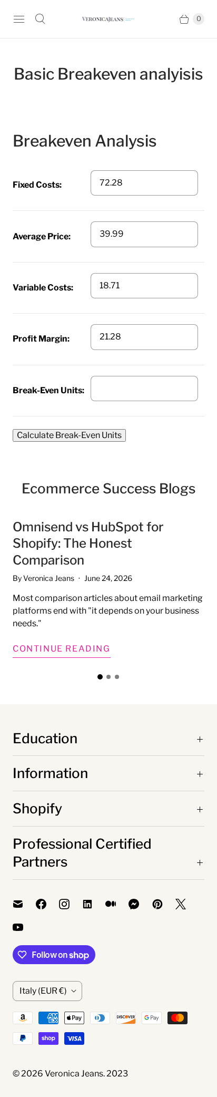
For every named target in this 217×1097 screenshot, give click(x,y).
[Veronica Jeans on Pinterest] (163, 904)
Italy (43, 991)
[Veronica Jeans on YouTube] (24, 927)
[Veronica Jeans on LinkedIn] (93, 904)
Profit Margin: (41, 339)
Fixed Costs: (37, 185)
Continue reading (62, 649)
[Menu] (18, 19)
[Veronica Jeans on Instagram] (70, 904)
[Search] (40, 19)
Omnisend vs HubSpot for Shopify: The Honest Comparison (88, 543)
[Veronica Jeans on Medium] (117, 904)
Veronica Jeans (74, 1074)
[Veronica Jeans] (108, 19)
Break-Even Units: (48, 390)
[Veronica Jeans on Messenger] (140, 904)
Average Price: (42, 236)
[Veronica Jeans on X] (187, 904)
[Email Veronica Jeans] (24, 904)
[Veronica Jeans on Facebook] (47, 904)
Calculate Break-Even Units (69, 435)
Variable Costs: (43, 288)
